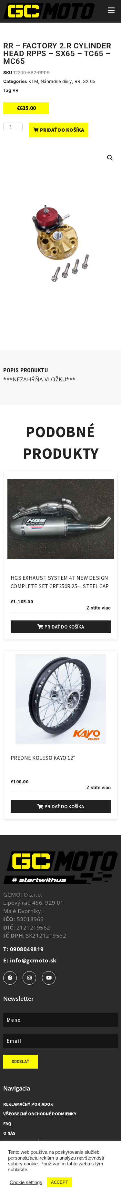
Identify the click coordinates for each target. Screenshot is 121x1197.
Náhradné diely (56, 81)
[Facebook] (10, 978)
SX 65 (89, 81)
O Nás (9, 1133)
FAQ (7, 1123)
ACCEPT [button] (59, 1182)
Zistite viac (98, 608)
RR (77, 81)
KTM (33, 81)
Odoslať (20, 1061)
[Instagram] (29, 978)
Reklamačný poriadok (28, 1104)
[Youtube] (48, 978)
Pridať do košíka (62, 129)
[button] (110, 158)
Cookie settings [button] (26, 1182)
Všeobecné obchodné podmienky (39, 1114)
